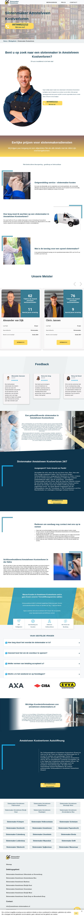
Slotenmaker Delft (68, 841)
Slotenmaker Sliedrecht (15, 847)
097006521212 (20, 342)
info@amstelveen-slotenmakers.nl (18, 906)
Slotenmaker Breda (68, 834)
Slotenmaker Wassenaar (68, 847)
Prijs (63, 2)
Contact (73, 2)
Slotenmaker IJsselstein (42, 834)
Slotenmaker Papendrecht (68, 828)
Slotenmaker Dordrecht (15, 828)
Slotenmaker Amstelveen (42, 828)
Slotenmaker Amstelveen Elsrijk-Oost (19, 885)
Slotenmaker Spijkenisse (42, 847)
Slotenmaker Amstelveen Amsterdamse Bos (21, 878)
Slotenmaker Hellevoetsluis (42, 822)
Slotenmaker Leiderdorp (15, 841)
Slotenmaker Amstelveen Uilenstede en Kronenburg (24, 874)
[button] (75, 284)
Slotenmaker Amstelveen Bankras (18, 881)
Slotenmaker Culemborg (15, 834)
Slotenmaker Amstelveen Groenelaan (19, 889)
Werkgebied (52, 2)
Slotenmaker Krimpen (15, 822)
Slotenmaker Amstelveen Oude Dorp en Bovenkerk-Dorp (25, 896)
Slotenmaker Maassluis (42, 841)
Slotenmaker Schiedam (69, 822)
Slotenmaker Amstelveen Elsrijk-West (19, 893)
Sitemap (9, 864)
